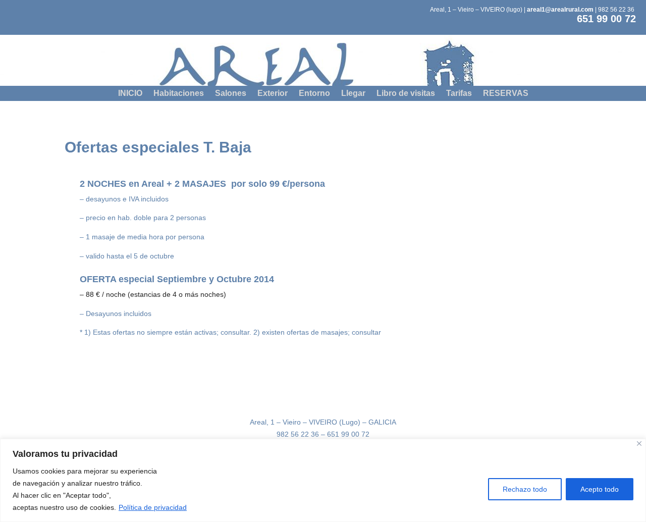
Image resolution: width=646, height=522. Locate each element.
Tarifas (459, 93)
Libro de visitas (405, 93)
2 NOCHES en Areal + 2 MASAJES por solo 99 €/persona (202, 184)
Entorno (314, 93)
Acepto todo (599, 489)
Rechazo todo (525, 489)
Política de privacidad (153, 507)
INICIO (130, 93)
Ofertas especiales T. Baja (158, 147)
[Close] (639, 443)
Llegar (353, 93)
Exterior (272, 93)
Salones (230, 93)
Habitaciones (178, 93)
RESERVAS (505, 93)
